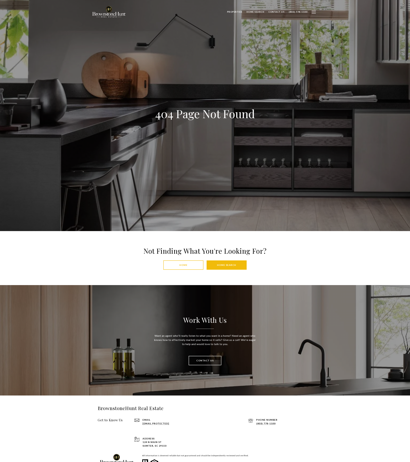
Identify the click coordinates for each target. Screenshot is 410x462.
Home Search (226, 265)
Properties (234, 12)
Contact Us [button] (205, 360)
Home (183, 265)
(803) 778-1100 (265, 423)
